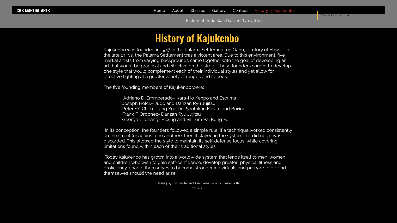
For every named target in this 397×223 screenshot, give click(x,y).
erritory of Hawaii (265, 49)
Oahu (238, 49)
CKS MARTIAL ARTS (33, 10)
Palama (192, 49)
